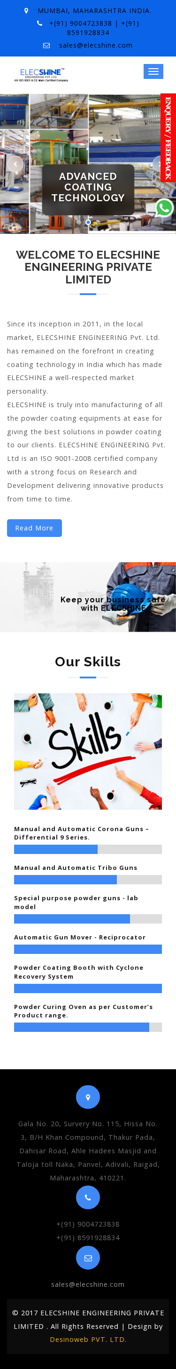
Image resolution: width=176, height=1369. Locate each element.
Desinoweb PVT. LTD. (88, 1339)
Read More (34, 527)
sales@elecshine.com (96, 45)
